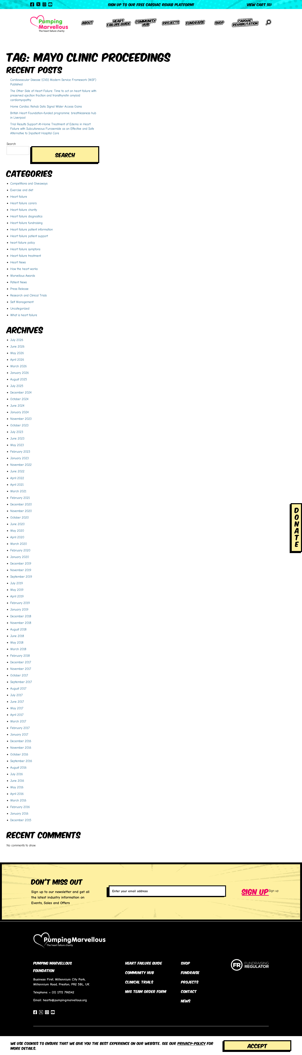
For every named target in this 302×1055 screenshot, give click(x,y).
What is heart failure (23, 315)
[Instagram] (44, 4)
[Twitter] (38, 4)
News (185, 1000)
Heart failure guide (143, 962)
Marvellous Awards (22, 275)
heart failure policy (22, 242)
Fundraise (190, 972)
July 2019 (16, 583)
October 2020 (19, 517)
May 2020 (17, 530)
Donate (297, 527)
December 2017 (20, 662)
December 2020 (21, 504)
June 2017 (17, 701)
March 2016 (18, 800)
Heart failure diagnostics (26, 216)
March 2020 (18, 543)
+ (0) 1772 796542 (61, 992)
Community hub (139, 972)
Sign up (255, 891)
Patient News (18, 282)
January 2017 (19, 734)
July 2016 (16, 774)
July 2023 (16, 432)
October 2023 (19, 425)
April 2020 (17, 537)
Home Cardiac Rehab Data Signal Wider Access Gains (46, 106)
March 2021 (18, 491)
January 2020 (19, 557)
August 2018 (18, 629)
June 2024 (17, 405)
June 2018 (17, 636)
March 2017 (18, 721)
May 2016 (16, 787)
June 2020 (17, 524)
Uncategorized (19, 308)
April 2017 (16, 714)
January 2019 (19, 609)
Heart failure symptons (25, 249)
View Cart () (259, 4)
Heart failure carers (23, 203)
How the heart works (24, 269)
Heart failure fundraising (26, 223)
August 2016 (18, 767)
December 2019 (20, 563)
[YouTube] (50, 4)
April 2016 (17, 794)
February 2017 (20, 728)
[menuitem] (87, 23)
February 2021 (20, 497)
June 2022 (17, 471)
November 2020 (21, 511)
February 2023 (20, 451)
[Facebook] (32, 4)
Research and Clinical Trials (28, 295)
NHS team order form (145, 991)
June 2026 (17, 346)
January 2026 (19, 372)
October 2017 (19, 675)
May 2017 (16, 708)
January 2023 (19, 458)
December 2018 (20, 616)
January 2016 (19, 813)
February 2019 (20, 603)
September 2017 (21, 682)
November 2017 (20, 668)
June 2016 (17, 780)
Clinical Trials (139, 981)
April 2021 (17, 484)
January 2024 (19, 412)
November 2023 (21, 418)
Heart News (18, 262)
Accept (257, 1045)
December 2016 (20, 741)
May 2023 (17, 445)
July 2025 (16, 386)
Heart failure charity (23, 209)
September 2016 (21, 761)
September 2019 (21, 576)
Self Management (21, 302)
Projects (189, 981)
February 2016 (20, 807)
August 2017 (18, 688)
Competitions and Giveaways (28, 183)
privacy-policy (192, 1043)
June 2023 (17, 438)
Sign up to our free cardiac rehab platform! (151, 4)
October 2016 (19, 754)
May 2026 (17, 353)
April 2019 (17, 596)
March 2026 (18, 366)
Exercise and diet (21, 190)
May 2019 (16, 589)
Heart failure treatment (25, 255)
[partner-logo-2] (250, 968)
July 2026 (16, 340)
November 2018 (20, 623)
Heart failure (18, 196)
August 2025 (18, 379)
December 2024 (20, 392)
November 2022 (21, 464)
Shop (185, 962)
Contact (189, 991)
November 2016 (20, 747)
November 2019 (20, 570)
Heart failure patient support (29, 236)
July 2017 (16, 695)
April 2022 (17, 478)
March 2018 (18, 649)
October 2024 (19, 399)
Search (11, 144)
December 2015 (20, 820)
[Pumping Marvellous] (49, 23)
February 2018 (20, 655)
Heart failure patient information (31, 229)
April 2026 (17, 359)
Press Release (19, 288)
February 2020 (20, 550)
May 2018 (16, 642)
